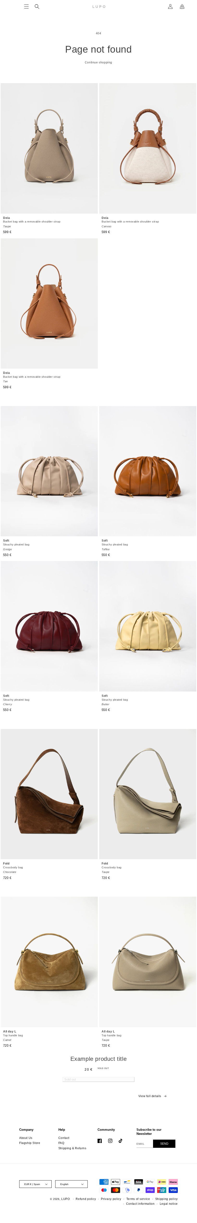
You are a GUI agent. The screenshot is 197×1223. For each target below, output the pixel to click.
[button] (26, 6)
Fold (13, 867)
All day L (13, 1035)
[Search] (37, 6)
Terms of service (138, 1199)
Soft (16, 544)
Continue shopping (98, 62)
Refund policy (86, 1199)
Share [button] (40, 1099)
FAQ (61, 1143)
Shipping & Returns (72, 1148)
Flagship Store (29, 1143)
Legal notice (169, 1203)
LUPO (65, 1199)
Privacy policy (111, 1199)
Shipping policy (166, 1199)
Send (164, 1143)
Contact (63, 1138)
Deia (31, 222)
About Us (25, 1138)
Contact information (140, 1203)
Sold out (70, 1079)
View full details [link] (149, 1096)
